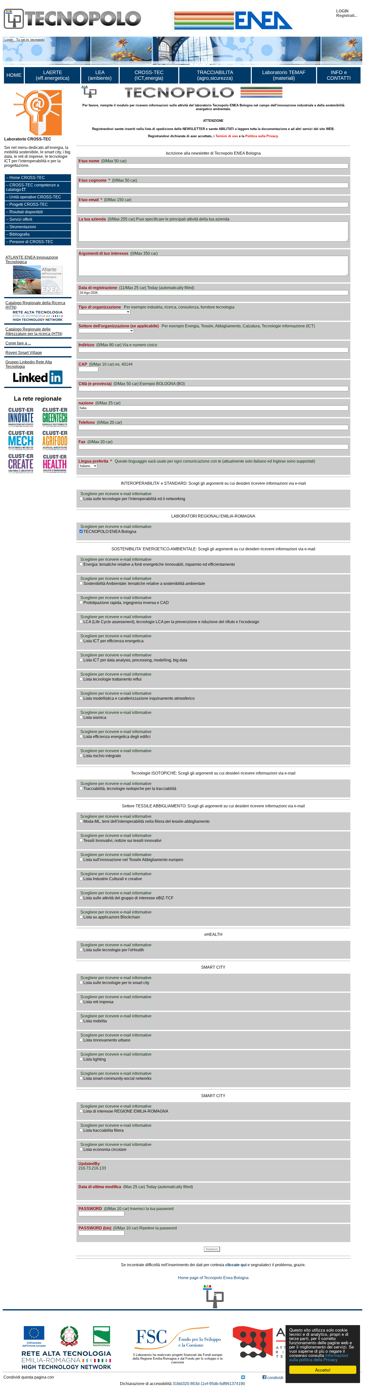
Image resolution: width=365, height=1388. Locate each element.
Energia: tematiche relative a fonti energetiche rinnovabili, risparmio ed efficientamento (159, 564)
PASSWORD (90, 1209)
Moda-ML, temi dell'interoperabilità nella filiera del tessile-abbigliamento (146, 821)
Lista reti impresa (98, 1002)
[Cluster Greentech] (54, 425)
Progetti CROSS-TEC (28, 204)
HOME (13, 75)
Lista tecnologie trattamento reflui (112, 679)
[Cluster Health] (54, 472)
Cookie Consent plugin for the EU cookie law (322, 1378)
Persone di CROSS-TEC (31, 242)
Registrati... (346, 15)
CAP (82, 364)
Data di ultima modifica (99, 1187)
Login (8, 40)
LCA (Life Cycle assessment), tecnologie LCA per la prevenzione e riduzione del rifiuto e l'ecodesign (171, 622)
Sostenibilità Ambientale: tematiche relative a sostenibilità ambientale (144, 583)
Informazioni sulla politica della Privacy (318, 1357)
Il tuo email (88, 200)
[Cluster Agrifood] (54, 448)
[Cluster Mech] (20, 448)
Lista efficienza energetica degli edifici (116, 737)
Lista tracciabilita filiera (103, 1130)
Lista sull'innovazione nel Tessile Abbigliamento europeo (133, 860)
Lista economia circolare (104, 1149)
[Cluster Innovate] (20, 425)
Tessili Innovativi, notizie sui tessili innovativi (122, 840)
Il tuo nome (88, 161)
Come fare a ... (18, 343)
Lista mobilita (95, 1021)
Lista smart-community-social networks (117, 1078)
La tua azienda (92, 219)
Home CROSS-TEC (27, 177)
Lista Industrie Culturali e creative (112, 879)
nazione (85, 403)
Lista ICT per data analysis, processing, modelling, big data (135, 660)
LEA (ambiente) (100, 75)
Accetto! (322, 1370)
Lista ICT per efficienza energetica (113, 641)
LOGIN (342, 11)
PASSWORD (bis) (94, 1228)
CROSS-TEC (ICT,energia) (149, 75)
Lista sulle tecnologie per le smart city (116, 983)
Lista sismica (94, 717)
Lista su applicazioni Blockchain (111, 917)
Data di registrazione (97, 288)
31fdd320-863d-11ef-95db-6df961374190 (209, 1384)
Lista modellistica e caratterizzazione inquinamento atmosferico (139, 698)
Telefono (86, 422)
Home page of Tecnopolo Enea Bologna (213, 1278)
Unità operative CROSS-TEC (35, 197)
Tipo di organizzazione (99, 307)
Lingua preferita (93, 461)
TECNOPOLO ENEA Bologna (109, 531)
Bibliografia (19, 234)
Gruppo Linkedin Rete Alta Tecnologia (28, 364)
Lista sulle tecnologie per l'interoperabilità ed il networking (134, 499)
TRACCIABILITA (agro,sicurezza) (215, 75)
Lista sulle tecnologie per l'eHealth (113, 950)
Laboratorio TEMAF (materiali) (283, 75)
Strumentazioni (22, 227)
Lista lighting (94, 1059)
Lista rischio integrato (102, 756)
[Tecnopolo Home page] (88, 92)
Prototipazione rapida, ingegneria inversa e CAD (126, 603)
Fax (81, 442)
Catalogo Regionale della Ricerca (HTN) (35, 305)
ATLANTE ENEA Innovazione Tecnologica (31, 259)
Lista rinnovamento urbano (106, 1040)
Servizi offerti (20, 219)
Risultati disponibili (26, 212)
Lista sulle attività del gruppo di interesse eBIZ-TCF (128, 898)
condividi (274, 1378)
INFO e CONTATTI (339, 75)
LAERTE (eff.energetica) (53, 75)
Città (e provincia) (94, 384)
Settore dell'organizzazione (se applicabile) (118, 326)
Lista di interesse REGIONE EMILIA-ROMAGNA (125, 1111)
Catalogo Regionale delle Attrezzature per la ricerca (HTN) (33, 331)
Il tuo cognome (92, 180)
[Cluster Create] (20, 472)
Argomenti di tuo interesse (103, 253)
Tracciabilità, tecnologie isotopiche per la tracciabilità (129, 788)
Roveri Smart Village (23, 352)
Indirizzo (86, 345)
